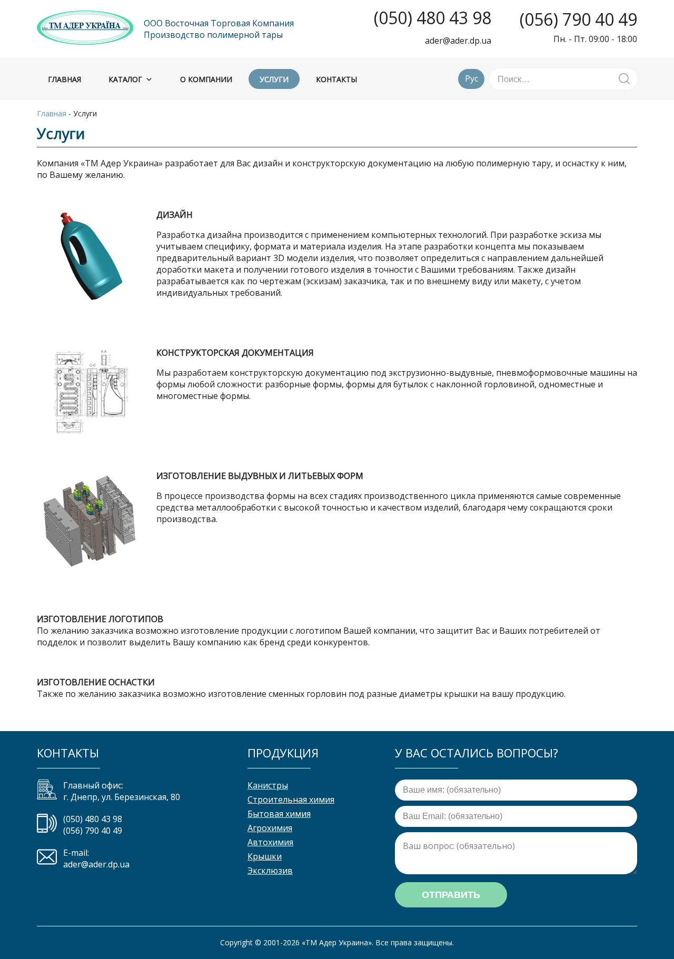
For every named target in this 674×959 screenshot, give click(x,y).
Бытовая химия (279, 814)
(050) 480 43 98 (432, 18)
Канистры (267, 785)
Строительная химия (290, 799)
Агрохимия (269, 828)
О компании (206, 79)
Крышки (264, 856)
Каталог (125, 79)
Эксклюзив (270, 870)
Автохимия (270, 842)
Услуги (274, 79)
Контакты (336, 79)
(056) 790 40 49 (578, 19)
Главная (64, 79)
